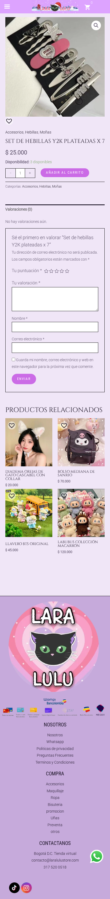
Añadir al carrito (65, 172)
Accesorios (14, 132)
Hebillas (31, 132)
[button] (96, 25)
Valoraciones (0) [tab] (18, 209)
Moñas (45, 132)
